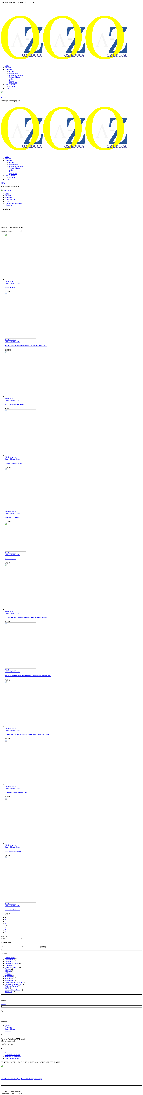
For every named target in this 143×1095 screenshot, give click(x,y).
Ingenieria (8, 975)
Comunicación (10, 958)
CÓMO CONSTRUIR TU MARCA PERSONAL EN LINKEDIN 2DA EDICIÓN (28, 676)
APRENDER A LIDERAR (12, 517)
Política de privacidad (12, 1058)
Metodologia (9, 980)
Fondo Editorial (10, 1029)
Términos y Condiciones (13, 1057)
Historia (7, 973)
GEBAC (8, 971)
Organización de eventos (13, 984)
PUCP (7, 988)
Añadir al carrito (10, 281)
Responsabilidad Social (12, 990)
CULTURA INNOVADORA (13, 851)
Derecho (8, 961)
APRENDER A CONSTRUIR (13, 463)
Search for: (4, 936)
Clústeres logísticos (10, 559)
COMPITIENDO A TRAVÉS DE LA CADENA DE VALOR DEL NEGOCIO (27, 734)
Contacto (8, 1031)
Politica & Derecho (11, 986)
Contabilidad (9, 960)
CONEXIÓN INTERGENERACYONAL (16, 792)
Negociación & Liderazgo (13, 982)
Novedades (3, 1004)
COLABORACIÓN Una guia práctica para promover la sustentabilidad (26, 617)
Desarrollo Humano (11, 963)
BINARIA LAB (66, 1062)
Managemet (9, 977)
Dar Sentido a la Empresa (12, 910)
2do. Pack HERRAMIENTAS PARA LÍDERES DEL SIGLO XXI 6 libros (26, 346)
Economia (8, 965)
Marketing (8, 978)
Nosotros (8, 1025)
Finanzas (8, 969)
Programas (8, 1027)
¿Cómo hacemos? (10, 287)
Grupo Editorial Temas (12, 283)
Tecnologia (8, 992)
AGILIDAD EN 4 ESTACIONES (14, 404)
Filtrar (43, 947)
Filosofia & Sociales (11, 967)
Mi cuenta (6, 9)
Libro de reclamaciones (12, 1055)
